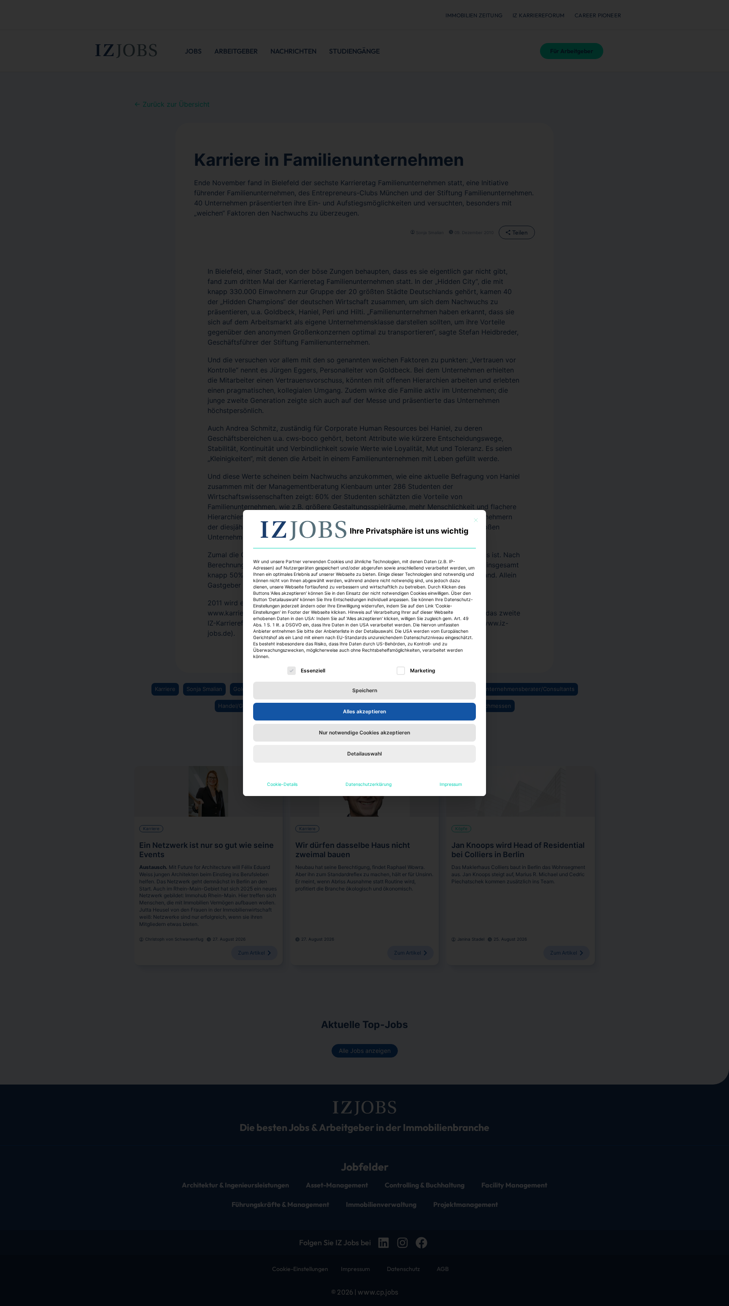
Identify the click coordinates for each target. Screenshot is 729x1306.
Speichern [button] (364, 690)
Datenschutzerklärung (369, 784)
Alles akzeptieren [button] (364, 711)
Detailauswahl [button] (364, 753)
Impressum (451, 784)
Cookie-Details (282, 784)
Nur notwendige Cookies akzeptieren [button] (364, 732)
